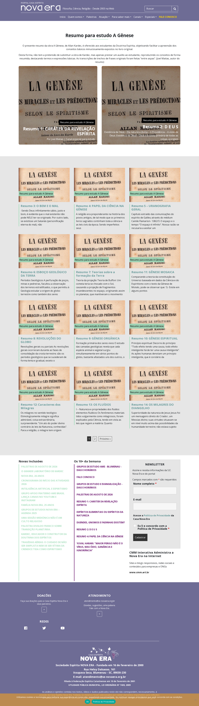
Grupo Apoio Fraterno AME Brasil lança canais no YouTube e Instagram (43, 497)
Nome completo (145, 483)
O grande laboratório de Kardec (42, 471)
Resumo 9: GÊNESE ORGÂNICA (98, 338)
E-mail (137, 499)
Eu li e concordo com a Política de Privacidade (153, 527)
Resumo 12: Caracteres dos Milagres (40, 406)
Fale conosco (86, 477)
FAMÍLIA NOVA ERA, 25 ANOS (37, 505)
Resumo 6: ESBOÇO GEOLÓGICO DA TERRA (44, 274)
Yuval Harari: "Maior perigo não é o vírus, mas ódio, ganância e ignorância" (100, 547)
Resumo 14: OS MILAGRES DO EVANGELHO (152, 406)
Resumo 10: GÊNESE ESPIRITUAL (154, 338)
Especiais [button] (150, 16)
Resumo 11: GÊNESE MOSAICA (152, 272)
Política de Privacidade (157, 515)
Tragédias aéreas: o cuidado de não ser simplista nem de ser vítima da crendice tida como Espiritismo (44, 546)
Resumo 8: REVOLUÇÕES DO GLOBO (41, 340)
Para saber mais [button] (121, 16)
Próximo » (105, 438)
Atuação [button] (103, 16)
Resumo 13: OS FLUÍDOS (93, 405)
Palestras (91, 16)
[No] (195, 699)
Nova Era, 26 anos (32, 476)
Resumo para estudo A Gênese (77, 122)
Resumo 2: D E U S (160, 126)
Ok (87, 701)
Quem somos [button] (75, 16)
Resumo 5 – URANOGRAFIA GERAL (151, 207)
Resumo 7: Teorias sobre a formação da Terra (95, 274)
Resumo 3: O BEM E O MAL (40, 206)
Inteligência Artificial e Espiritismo (44, 488)
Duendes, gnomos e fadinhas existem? (101, 522)
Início (63, 16)
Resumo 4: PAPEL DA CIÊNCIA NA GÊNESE (100, 207)
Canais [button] (137, 16)
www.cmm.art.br (139, 572)
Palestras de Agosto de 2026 (39, 466)
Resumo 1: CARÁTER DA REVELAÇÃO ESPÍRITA (59, 131)
